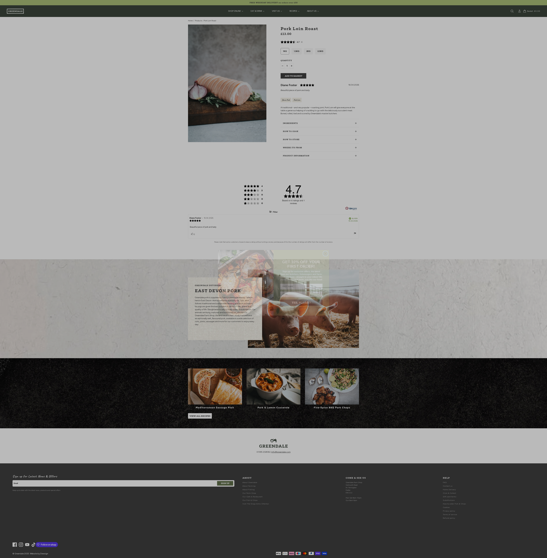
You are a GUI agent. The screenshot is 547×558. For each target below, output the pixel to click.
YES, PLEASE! (301, 299)
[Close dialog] (325, 249)
